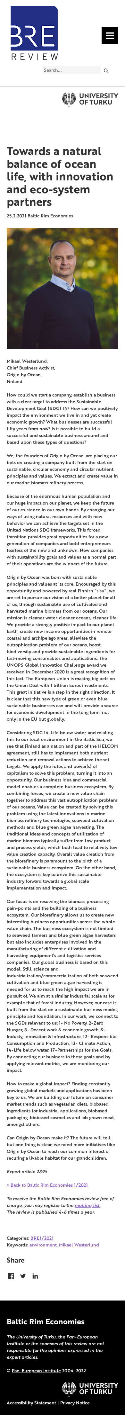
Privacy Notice (75, 1402)
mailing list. (87, 1205)
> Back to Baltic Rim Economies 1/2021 (47, 1185)
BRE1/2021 (42, 1238)
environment (43, 1244)
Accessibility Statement (31, 1402)
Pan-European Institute (36, 1370)
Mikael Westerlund (79, 1244)
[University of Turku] (90, 1395)
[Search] (106, 70)
